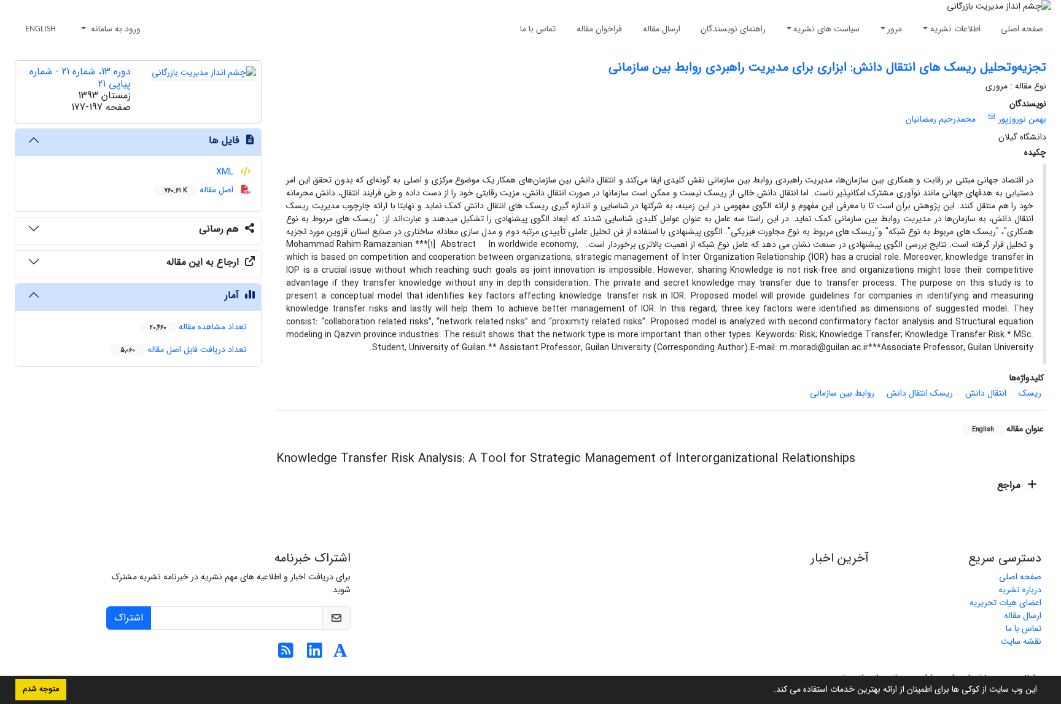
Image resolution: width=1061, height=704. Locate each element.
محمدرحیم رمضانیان (941, 119)
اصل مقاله (200, 190)
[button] (769, 690)
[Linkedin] (314, 654)
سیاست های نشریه (826, 29)
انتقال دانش (985, 393)
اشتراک (128, 617)
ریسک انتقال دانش (920, 393)
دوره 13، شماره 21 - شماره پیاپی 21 (80, 77)
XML (226, 172)
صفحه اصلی (1022, 29)
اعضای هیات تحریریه (1005, 602)
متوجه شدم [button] (41, 689)
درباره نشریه (1019, 589)
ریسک (1030, 393)
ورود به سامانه (114, 29)
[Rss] (286, 654)
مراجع (1010, 485)
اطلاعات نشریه (955, 29)
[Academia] (340, 654)
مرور (894, 29)
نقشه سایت (1021, 641)
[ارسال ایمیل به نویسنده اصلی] (992, 117)
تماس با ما (538, 29)
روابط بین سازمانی (842, 393)
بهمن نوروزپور (1022, 119)
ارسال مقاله (661, 29)
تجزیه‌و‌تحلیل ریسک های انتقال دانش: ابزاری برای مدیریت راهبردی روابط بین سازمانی (827, 67)
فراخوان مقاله (599, 29)
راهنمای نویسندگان (733, 29)
